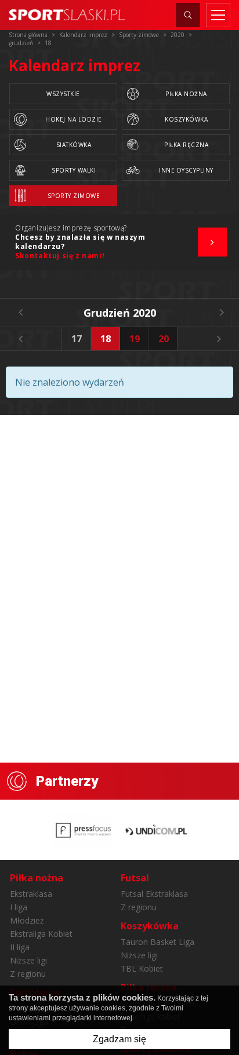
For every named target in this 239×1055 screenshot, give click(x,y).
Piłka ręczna (186, 145)
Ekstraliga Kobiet (41, 933)
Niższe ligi (28, 960)
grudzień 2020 (120, 313)
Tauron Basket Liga (157, 941)
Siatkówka (74, 145)
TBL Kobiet (142, 968)
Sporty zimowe (74, 196)
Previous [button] (20, 338)
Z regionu (28, 973)
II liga (20, 947)
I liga (18, 907)
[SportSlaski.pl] (67, 15)
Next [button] (218, 338)
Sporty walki (74, 170)
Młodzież (27, 920)
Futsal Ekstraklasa (154, 893)
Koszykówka (186, 119)
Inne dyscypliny (186, 170)
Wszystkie (63, 94)
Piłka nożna (186, 94)
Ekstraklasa (31, 893)
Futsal (135, 877)
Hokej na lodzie (73, 119)
